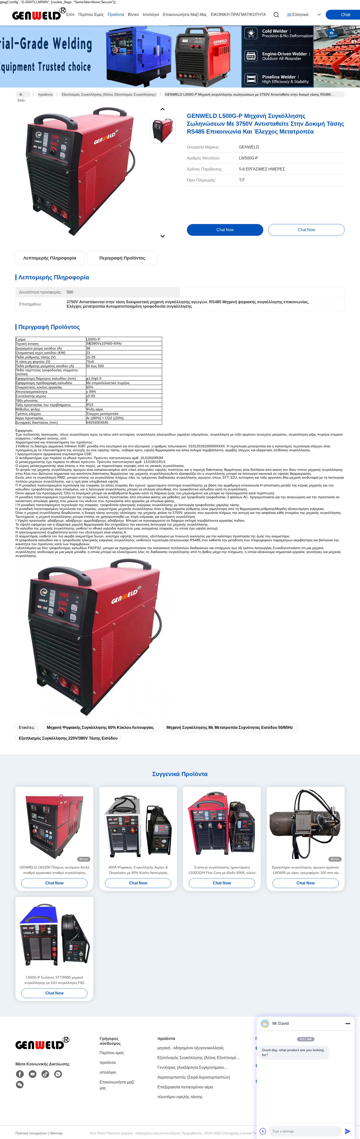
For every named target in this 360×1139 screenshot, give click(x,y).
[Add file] (263, 1131)
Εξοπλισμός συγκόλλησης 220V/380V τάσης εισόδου (68, 738)
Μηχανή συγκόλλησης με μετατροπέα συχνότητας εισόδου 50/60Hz (230, 727)
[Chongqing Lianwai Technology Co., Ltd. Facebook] (19, 1074)
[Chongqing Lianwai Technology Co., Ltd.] (39, 14)
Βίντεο (133, 14)
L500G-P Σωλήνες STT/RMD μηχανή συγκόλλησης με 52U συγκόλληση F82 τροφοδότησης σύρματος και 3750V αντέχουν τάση (54, 980)
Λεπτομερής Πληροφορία (49, 258)
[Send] (348, 1131)
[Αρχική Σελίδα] (42, 1050)
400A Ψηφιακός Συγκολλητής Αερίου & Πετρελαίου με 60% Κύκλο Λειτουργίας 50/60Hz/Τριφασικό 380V (138, 870)
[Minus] (348, 1023)
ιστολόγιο (151, 14)
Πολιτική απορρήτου (31, 1133)
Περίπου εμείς (91, 14)
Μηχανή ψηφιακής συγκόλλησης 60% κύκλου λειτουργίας (100, 727)
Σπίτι (70, 14)
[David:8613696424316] (58, 1074)
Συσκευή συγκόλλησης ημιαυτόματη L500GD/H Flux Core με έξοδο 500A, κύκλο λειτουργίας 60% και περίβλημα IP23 (222, 870)
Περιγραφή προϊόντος (122, 258)
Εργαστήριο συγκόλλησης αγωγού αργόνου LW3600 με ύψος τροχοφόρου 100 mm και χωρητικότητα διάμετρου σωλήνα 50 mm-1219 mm (305, 870)
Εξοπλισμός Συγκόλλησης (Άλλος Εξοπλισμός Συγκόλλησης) (109, 94)
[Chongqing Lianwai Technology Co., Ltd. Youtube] (32, 1074)
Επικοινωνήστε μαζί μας (185, 14)
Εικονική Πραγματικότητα (238, 14)
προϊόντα (116, 14)
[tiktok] (45, 1074)
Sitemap (56, 1133)
